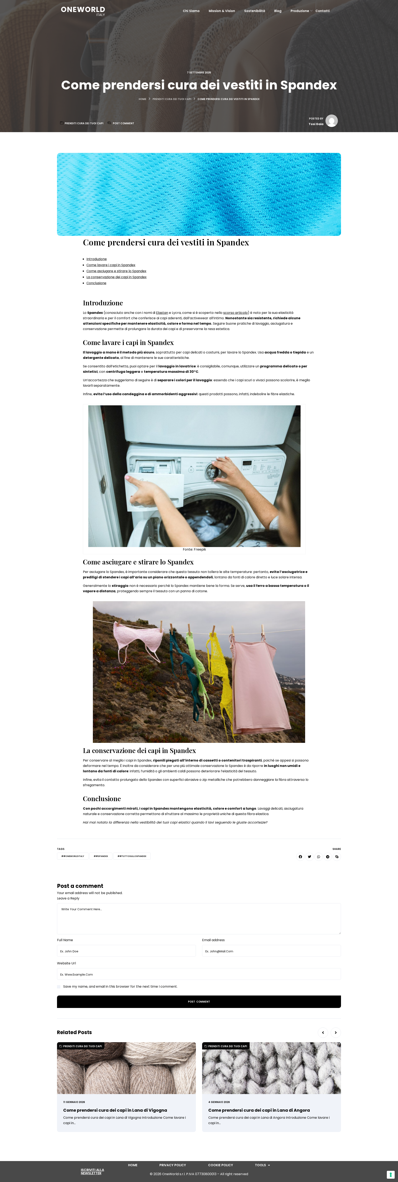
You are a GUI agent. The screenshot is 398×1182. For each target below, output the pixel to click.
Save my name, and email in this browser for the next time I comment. (120, 986)
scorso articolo (235, 312)
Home (142, 99)
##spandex (101, 856)
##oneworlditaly (72, 856)
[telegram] (328, 857)
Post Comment (123, 123)
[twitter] (309, 857)
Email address (213, 940)
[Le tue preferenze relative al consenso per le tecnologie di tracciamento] (391, 1175)
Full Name (65, 940)
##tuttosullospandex (132, 856)
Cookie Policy (220, 1165)
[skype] (337, 857)
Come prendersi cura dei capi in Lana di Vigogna (115, 1110)
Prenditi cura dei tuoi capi (172, 99)
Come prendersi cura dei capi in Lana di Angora (259, 1110)
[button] (323, 1032)
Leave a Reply (68, 898)
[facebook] (300, 857)
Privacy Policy (172, 1165)
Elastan (162, 312)
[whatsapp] (318, 857)
